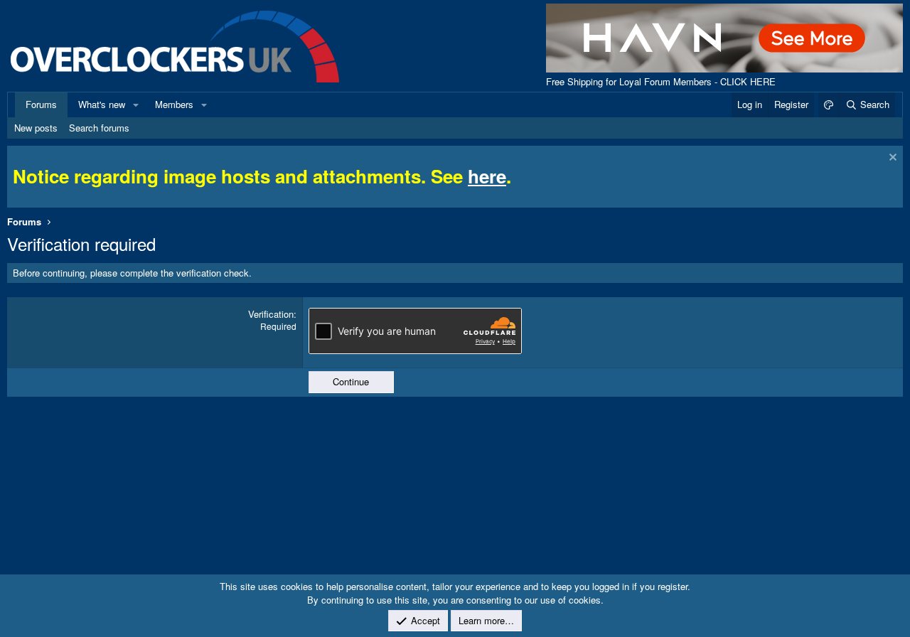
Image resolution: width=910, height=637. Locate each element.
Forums (41, 104)
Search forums (99, 127)
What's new (101, 104)
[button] (136, 104)
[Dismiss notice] (891, 158)
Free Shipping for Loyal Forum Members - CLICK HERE (661, 81)
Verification (271, 314)
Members (174, 104)
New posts (36, 127)
